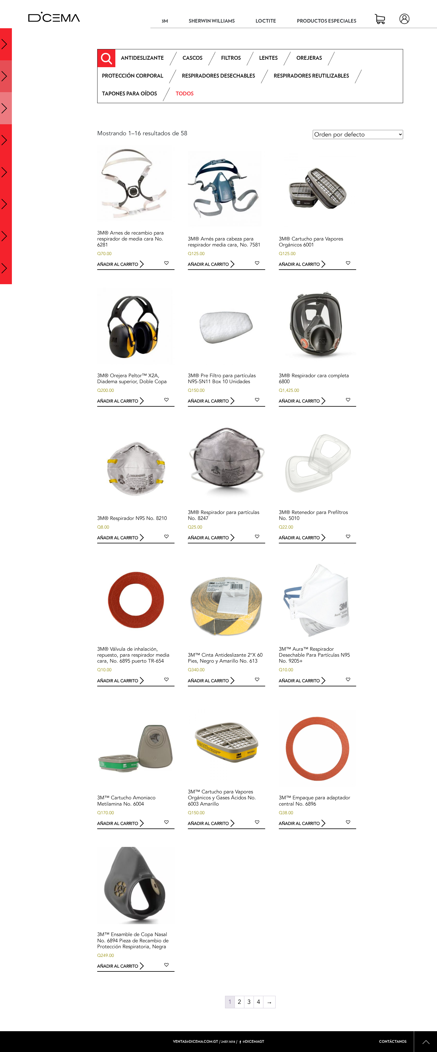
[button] (166, 262)
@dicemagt (253, 1041)
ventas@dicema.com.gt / (196, 1041)
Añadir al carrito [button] (117, 264)
